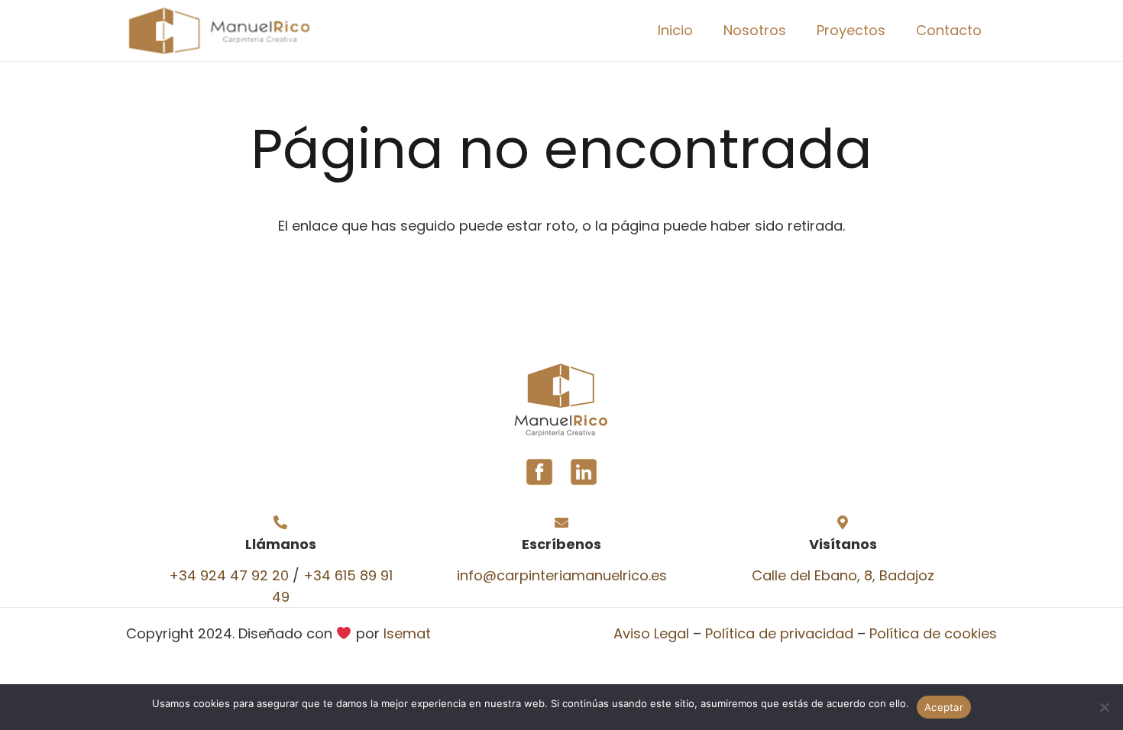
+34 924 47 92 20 (229, 575)
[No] (1104, 707)
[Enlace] (218, 31)
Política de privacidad (779, 633)
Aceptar (943, 707)
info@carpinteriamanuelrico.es (562, 575)
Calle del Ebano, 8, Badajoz (843, 575)
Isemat (407, 633)
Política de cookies (933, 633)
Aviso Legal (651, 633)
